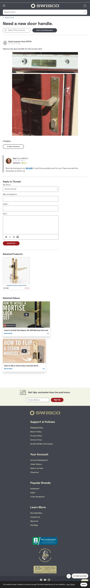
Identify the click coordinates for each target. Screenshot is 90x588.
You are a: (7, 185)
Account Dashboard (39, 460)
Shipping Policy (36, 428)
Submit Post (11, 243)
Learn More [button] (70, 584)
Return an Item (36, 468)
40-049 (29, 168)
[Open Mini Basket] (85, 5)
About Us (34, 521)
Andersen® (35, 489)
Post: (5, 214)
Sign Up (57, 400)
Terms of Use (36, 440)
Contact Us (35, 517)
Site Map (34, 525)
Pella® (32, 493)
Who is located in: (10, 194)
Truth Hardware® (37, 497)
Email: (5, 204)
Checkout (34, 472)
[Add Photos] (18, 236)
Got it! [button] (84, 584)
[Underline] (14, 236)
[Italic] (10, 236)
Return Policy (36, 432)
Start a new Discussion (45, 30)
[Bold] (6, 236)
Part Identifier (36, 513)
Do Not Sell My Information (41, 444)
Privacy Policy (36, 436)
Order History (36, 464)
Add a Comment (14, 146)
